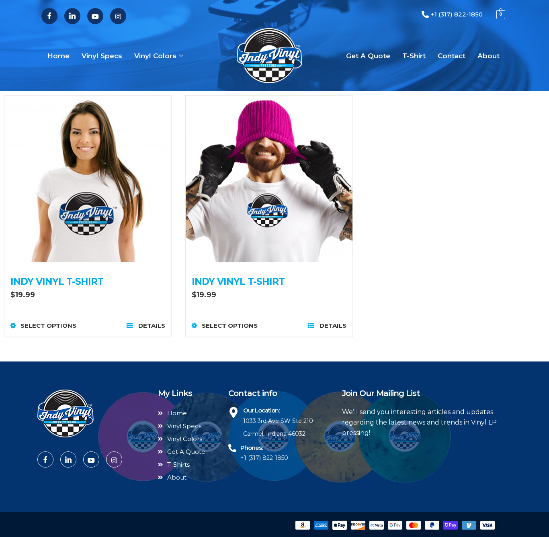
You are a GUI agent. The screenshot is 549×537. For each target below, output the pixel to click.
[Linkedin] (72, 16)
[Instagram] (118, 16)
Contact (451, 56)
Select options (48, 325)
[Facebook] (49, 16)
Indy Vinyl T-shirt (56, 281)
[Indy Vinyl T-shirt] (87, 179)
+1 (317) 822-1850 (264, 457)
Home (58, 56)
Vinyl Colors (155, 56)
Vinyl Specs (102, 56)
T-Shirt (414, 56)
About (488, 56)
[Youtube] (95, 16)
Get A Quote (368, 56)
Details (151, 325)
